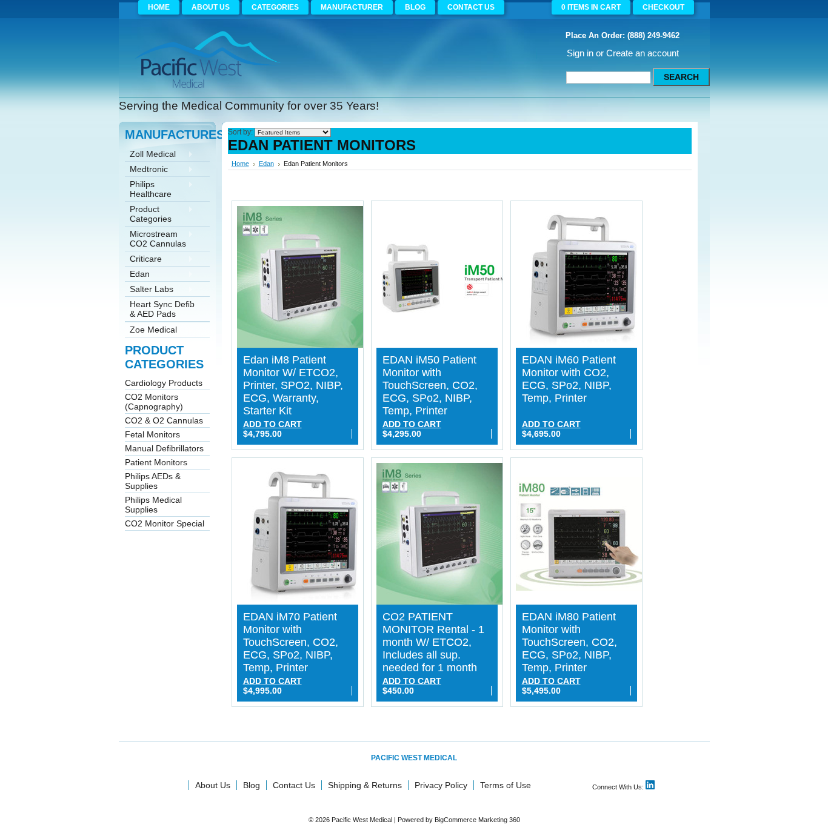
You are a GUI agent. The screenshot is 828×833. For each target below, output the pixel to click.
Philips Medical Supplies (153, 504)
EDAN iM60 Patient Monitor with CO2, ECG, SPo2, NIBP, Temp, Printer (569, 379)
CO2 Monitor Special (164, 523)
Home (240, 163)
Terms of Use (505, 785)
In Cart (591, 7)
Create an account (642, 53)
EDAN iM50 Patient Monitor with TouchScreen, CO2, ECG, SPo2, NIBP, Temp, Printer (430, 385)
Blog (251, 785)
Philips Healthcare (148, 189)
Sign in (580, 53)
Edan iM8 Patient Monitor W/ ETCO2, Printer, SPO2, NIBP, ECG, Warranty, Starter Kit (293, 385)
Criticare (143, 259)
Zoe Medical (151, 330)
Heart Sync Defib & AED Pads (160, 309)
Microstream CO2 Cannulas (155, 238)
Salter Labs (149, 290)
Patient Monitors (156, 462)
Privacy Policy (441, 785)
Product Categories (148, 214)
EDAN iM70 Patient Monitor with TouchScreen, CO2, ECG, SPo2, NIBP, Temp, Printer (290, 642)
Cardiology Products (163, 383)
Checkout (663, 7)
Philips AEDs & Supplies (153, 481)
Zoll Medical (150, 155)
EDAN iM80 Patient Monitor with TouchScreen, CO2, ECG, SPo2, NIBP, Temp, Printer (569, 642)
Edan (137, 274)
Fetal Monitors (152, 434)
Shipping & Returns (365, 785)
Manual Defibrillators (164, 448)
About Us (212, 785)
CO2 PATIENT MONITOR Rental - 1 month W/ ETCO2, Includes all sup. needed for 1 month (433, 642)
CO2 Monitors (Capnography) (154, 401)
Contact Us (294, 785)
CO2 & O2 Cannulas (164, 420)
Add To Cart (272, 424)
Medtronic (146, 170)
